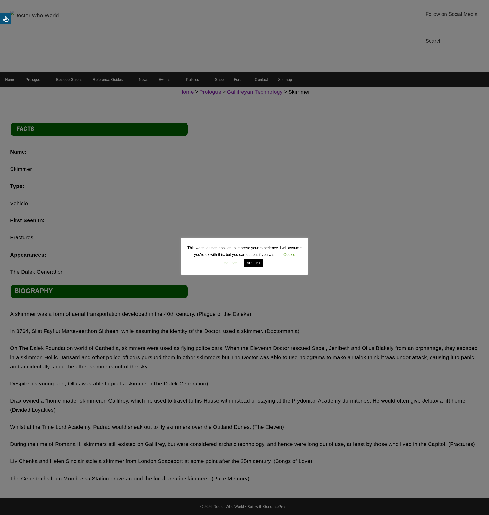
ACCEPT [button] (253, 263)
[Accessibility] (5, 18)
